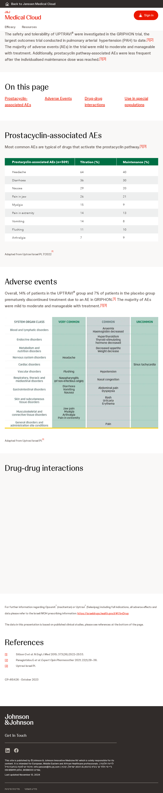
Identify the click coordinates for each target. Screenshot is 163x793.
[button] (81, 199)
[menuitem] (12, 27)
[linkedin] (7, 751)
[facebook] (16, 751)
